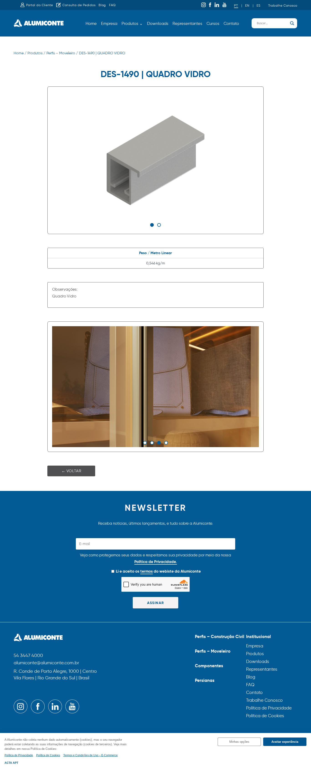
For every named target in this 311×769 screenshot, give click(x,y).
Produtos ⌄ (132, 23)
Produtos (255, 653)
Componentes (209, 665)
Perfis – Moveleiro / (62, 53)
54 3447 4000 (28, 655)
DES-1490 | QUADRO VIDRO (102, 53)
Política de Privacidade (269, 708)
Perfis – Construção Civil (219, 636)
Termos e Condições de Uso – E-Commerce (90, 755)
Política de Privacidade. (155, 561)
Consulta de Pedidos (78, 5)
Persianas (204, 680)
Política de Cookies (265, 715)
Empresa (109, 23)
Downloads (157, 23)
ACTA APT (11, 762)
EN (247, 6)
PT (236, 6)
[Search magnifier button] (292, 23)
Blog (102, 5)
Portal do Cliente (39, 5)
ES (258, 6)
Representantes (187, 23)
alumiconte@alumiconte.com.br (46, 663)
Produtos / (36, 53)
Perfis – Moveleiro (212, 651)
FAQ (112, 5)
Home (91, 23)
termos (146, 571)
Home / (20, 53)
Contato (231, 23)
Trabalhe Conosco (282, 6)
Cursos (212, 23)
